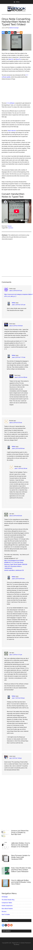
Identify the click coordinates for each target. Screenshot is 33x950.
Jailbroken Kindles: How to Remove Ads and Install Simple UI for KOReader (20, 845)
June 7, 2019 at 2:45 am (20, 468)
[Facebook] (3, 32)
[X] (6, 32)
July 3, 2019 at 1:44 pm (15, 758)
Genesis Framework (26, 942)
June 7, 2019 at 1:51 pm (15, 654)
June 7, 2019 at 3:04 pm (18, 698)
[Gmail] (18, 32)
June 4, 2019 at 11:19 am (18, 357)
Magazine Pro (15, 942)
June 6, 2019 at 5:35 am (15, 422)
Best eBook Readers (7, 908)
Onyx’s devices (12, 130)
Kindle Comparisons (7, 905)
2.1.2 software (10, 103)
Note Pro (11, 59)
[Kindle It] (15, 32)
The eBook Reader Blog (8, 899)
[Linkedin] (9, 32)
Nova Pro (18, 59)
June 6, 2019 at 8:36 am (18, 578)
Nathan (14, 302)
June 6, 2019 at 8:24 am (15, 515)
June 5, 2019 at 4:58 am (20, 377)
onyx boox (10, 227)
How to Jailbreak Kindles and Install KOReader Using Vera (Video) (21, 882)
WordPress (16, 944)
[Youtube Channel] (8, 925)
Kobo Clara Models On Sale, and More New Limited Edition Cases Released (21, 869)
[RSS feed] (11, 925)
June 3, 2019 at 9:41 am (15, 290)
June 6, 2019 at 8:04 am (18, 448)
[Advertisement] (16, 91)
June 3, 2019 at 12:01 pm (18, 304)
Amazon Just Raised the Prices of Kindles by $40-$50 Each (19, 832)
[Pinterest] (12, 32)
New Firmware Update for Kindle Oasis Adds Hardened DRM (20, 857)
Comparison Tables (7, 902)
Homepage (5, 896)
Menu (17, 2)
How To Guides (6, 914)
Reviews (10, 226)
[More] (21, 32)
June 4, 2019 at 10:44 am (16, 325)
